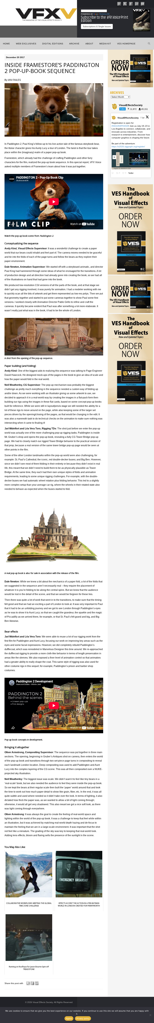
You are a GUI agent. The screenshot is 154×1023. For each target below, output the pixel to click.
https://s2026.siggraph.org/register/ (128, 146)
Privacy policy (83, 1018)
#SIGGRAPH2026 (120, 126)
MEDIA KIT (105, 43)
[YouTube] (142, 3)
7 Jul (142, 118)
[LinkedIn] (136, 3)
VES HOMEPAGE (126, 43)
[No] (150, 1015)
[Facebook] (130, 3)
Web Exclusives (26, 43)
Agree (69, 1018)
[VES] (119, 3)
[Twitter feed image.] (131, 159)
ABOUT (89, 43)
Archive (74, 43)
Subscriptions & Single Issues (97, 26)
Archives (117, 92)
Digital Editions (52, 43)
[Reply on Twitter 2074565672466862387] (113, 173)
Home (6, 43)
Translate (104, 14)
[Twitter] (125, 3)
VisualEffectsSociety (128, 118)
